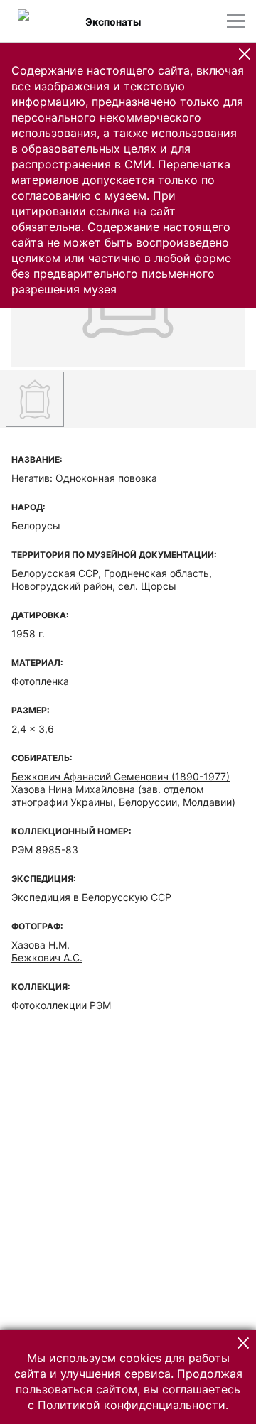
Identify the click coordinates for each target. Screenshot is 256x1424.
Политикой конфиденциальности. (133, 1405)
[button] (244, 54)
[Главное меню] (236, 21)
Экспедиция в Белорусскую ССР (91, 897)
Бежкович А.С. (46, 957)
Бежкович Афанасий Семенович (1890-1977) (120, 776)
